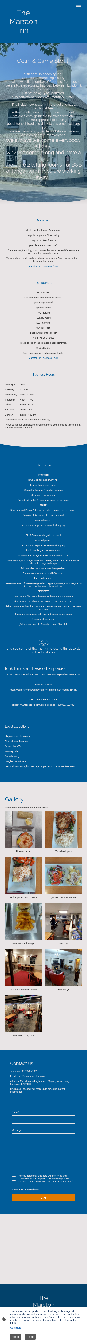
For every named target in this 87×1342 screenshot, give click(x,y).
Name (15, 1112)
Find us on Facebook (21, 1089)
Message (17, 1130)
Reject (30, 1336)
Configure (16, 1327)
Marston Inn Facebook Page (43, 266)
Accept (15, 1336)
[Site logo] (23, 38)
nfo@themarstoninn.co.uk (32, 1076)
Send (43, 1197)
